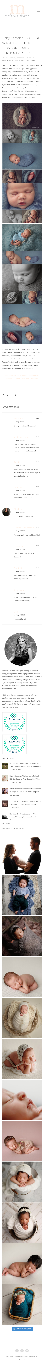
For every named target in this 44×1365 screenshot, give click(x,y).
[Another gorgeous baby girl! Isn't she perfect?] (22, 977)
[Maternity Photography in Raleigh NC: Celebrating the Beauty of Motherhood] (5, 766)
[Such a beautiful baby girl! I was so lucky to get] (22, 1304)
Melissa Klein (21, 437)
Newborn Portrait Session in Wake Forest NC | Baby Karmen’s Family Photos (23, 817)
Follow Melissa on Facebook (26, 378)
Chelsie (18, 509)
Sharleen (19, 590)
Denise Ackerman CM (26, 528)
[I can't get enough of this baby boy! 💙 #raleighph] (22, 1182)
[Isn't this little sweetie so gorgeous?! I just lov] (22, 1018)
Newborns (30, 60)
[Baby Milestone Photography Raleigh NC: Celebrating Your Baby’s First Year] (5, 778)
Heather (18, 546)
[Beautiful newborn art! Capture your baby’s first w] (22, 1263)
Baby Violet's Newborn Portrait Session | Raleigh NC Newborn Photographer (25, 790)
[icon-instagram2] (22, 1350)
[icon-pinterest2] (27, 1350)
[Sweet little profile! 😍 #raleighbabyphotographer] (22, 1100)
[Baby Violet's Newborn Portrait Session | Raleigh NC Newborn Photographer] (5, 791)
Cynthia (18, 487)
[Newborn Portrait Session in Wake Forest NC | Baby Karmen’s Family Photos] (5, 816)
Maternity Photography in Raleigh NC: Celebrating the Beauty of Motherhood (25, 764)
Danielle (18, 568)
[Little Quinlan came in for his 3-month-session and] (22, 895)
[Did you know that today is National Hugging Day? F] (22, 1222)
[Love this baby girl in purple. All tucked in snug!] (22, 936)
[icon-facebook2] (17, 1350)
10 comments (7, 60)
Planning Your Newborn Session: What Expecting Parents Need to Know (25, 802)
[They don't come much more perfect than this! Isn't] (22, 1059)
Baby (23, 60)
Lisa (16, 612)
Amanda (18, 418)
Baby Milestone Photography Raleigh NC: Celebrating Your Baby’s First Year (25, 777)
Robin (17, 462)
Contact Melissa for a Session (16, 375)
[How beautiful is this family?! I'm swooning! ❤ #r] (22, 854)
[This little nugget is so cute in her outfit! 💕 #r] (22, 1141)
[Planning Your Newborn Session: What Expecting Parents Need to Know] (5, 803)
